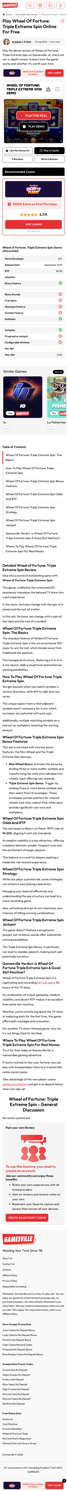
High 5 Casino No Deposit (15, 1389)
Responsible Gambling (14, 1286)
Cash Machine (9, 1424)
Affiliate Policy (9, 1275)
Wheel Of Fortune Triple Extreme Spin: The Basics (34, 457)
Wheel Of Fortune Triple (15, 1433)
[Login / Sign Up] (40, 5)
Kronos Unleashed (12, 1428)
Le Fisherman (57, 422)
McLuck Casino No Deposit (16, 1398)
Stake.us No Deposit (13, 1379)
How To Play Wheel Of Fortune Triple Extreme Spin (30, 470)
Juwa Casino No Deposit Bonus (18, 1330)
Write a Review (49, 159)
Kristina (16, 41)
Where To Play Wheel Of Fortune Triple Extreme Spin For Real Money (31, 548)
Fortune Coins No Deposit (15, 1394)
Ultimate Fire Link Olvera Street (19, 1443)
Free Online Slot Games (27, 14)
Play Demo (36, 126)
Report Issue (48, 89)
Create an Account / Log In (27, 1217)
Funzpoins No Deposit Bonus (17, 1349)
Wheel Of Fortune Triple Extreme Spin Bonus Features (35, 483)
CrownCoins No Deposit (14, 1369)
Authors (6, 1269)
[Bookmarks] (50, 5)
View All (58, 372)
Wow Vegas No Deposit (14, 1384)
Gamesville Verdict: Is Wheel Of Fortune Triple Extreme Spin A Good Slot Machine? (33, 536)
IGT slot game (46, 982)
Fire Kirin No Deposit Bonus (16, 1339)
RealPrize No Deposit (13, 1403)
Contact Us (8, 1263)
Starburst (7, 1419)
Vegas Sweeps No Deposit (16, 1374)
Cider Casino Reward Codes (17, 1344)
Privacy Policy (9, 1280)
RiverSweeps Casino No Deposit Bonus (22, 1354)
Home (9, 14)
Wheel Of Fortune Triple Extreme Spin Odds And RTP (34, 496)
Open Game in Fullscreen (57, 89)
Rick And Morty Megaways (16, 1438)
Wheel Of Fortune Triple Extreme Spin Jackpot (30, 522)
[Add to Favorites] (63, 21)
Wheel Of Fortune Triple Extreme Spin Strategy (30, 509)
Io (4, 422)
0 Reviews (17, 159)
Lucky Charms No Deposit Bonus (19, 1335)
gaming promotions (14, 1084)
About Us (7, 1258)
